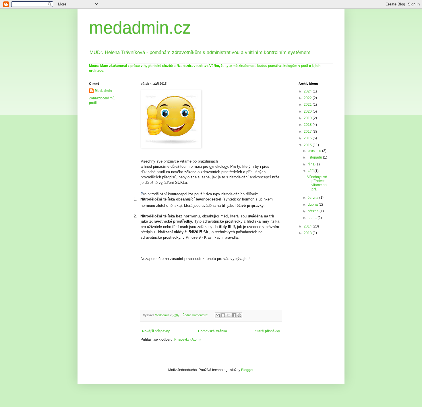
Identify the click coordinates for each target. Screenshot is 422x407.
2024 (308, 91)
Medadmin (103, 91)
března (314, 211)
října (311, 164)
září (311, 171)
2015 (308, 145)
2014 (308, 226)
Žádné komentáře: (196, 315)
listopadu (315, 157)
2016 (308, 138)
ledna (313, 218)
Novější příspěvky (156, 331)
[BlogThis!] (223, 315)
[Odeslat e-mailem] (217, 315)
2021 (308, 105)
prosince (315, 151)
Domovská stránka (212, 331)
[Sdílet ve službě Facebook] (234, 315)
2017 (308, 132)
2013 (308, 233)
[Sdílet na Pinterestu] (239, 315)
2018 (308, 125)
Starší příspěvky (267, 331)
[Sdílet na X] (228, 315)
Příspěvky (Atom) (187, 339)
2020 (308, 111)
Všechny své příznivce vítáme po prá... (317, 183)
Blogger (247, 370)
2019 (308, 118)
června (313, 198)
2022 (308, 98)
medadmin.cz (140, 27)
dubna (313, 204)
